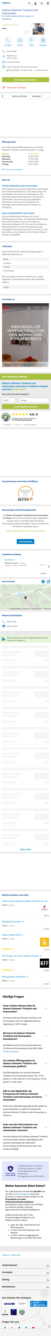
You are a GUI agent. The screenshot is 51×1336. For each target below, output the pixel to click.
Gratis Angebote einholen (25, 79)
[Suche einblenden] (29, 3)
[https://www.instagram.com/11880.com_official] (12, 1328)
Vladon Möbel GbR (11, 934)
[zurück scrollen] (2, 96)
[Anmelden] (35, 3)
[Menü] (48, 3)
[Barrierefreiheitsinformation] (42, 3)
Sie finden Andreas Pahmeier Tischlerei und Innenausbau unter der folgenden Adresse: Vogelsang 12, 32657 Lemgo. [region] (22, 1020)
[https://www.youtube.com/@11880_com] (33, 1328)
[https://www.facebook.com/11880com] (5, 1328)
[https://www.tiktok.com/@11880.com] (19, 1328)
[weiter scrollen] (48, 96)
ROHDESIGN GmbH (11, 921)
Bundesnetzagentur (21, 1194)
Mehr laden (25, 849)
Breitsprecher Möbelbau (14, 976)
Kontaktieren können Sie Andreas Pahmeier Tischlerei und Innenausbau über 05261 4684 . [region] (22, 1048)
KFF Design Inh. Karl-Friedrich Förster (20, 955)
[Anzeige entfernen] (49, 1326)
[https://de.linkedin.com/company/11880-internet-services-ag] (26, 1328)
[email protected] (10, 1051)
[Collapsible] (46, 1008)
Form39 (8, 559)
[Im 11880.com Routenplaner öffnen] (43, 581)
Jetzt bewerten (25, 541)
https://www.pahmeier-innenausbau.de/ (26, 364)
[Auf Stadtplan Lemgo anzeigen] (48, 581)
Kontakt (36, 96)
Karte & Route (19, 96)
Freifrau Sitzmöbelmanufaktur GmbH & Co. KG (24, 900)
